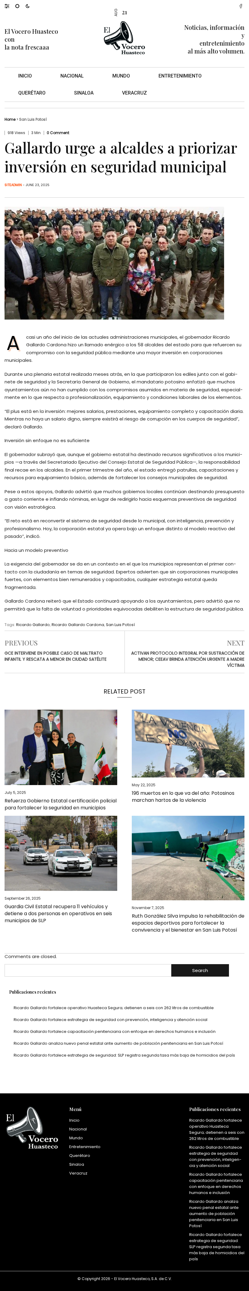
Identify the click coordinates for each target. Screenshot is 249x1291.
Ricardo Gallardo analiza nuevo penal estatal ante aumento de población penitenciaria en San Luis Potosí (118, 1043)
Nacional (72, 76)
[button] (10, 5)
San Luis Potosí (33, 119)
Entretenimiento (180, 76)
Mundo (121, 76)
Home (10, 119)
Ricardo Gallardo (33, 625)
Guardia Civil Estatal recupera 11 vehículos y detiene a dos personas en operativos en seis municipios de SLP (58, 913)
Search (200, 970)
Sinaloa (84, 93)
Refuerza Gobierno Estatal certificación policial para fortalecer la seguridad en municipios (61, 804)
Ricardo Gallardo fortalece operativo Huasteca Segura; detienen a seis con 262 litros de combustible (114, 1008)
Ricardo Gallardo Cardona (78, 625)
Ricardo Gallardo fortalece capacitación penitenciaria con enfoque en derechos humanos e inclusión (115, 1031)
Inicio (25, 76)
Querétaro (32, 93)
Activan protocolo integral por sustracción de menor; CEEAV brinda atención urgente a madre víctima (187, 659)
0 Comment (58, 132)
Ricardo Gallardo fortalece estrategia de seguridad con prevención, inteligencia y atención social (110, 1020)
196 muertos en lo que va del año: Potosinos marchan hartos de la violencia (183, 797)
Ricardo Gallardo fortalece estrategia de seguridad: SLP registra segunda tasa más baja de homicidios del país (124, 1055)
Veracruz (134, 93)
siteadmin (13, 184)
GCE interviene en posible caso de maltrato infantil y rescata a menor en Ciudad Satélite (56, 656)
